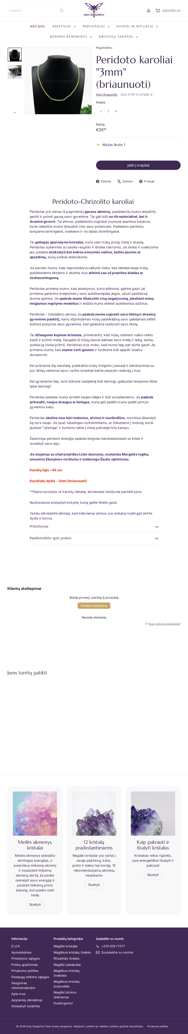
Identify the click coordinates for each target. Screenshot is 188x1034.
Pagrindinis (104, 47)
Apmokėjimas (21, 952)
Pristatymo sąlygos (25, 958)
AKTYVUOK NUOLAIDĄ (106, 1007)
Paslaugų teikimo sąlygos (30, 977)
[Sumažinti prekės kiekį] (100, 111)
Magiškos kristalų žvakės (72, 952)
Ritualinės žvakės (67, 958)
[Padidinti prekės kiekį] (116, 111)
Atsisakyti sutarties (25, 1006)
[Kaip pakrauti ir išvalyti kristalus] (153, 813)
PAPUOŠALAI (95, 26)
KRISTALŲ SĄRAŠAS (117, 36)
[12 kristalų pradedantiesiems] (94, 813)
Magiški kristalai (65, 946)
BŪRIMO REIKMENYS (69, 36)
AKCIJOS (37, 26)
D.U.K (15, 946)
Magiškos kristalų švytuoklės (67, 984)
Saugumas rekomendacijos (23, 985)
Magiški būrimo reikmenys (65, 995)
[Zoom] (58, 80)
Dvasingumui (63, 1003)
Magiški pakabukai (67, 965)
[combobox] (36, 10)
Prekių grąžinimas (24, 965)
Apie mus (18, 994)
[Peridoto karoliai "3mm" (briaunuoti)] (20, 717)
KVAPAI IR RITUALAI (136, 26)
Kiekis (100, 102)
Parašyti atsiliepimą (94, 605)
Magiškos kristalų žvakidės (67, 973)
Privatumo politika (24, 971)
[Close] (181, 957)
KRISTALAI (63, 26)
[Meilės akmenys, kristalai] (35, 813)
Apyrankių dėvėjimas (26, 1000)
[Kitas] (14, 111)
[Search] (61, 10)
